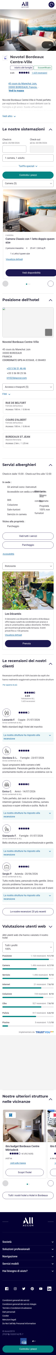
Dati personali (8, 1312)
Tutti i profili (11, 947)
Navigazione (9, 1256)
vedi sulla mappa (18, 1163)
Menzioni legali (9, 1319)
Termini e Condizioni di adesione (17, 1308)
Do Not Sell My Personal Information (19, 1323)
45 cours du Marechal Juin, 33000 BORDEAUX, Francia (22, 85)
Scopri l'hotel (25, 1172)
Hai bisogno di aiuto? (15, 1270)
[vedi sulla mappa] (28, 322)
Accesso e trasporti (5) (17, 387)
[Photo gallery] (28, 30)
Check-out (38, 141)
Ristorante (10, 566)
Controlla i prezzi (28, 1349)
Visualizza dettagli (13, 635)
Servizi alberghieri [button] (19, 465)
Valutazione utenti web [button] (24, 926)
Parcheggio (28, 545)
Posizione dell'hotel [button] (20, 300)
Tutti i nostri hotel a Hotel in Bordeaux (28, 1195)
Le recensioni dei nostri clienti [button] (24, 663)
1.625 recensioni (39, 73)
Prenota (27, 643)
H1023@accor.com (17, 378)
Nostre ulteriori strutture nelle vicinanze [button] (25, 1099)
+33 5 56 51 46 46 (16, 368)
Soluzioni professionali (16, 1249)
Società (6, 1241)
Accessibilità (8, 554)
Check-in (11, 141)
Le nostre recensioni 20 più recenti (28, 911)
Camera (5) (11, 183)
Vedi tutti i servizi (28, 536)
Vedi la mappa (16, 90)
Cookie (5, 1316)
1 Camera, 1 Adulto (14, 158)
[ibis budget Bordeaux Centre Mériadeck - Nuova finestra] (24, 1126)
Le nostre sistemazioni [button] (23, 129)
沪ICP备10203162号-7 (12, 1334)
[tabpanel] (28, 238)
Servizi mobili (10, 1263)
